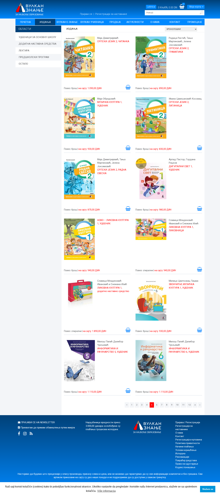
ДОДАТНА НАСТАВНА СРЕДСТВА (37, 43)
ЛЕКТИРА (24, 50)
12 (189, 405)
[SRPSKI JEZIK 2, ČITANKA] (79, 58)
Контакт (174, 22)
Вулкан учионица (92, 22)
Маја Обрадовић (106, 98)
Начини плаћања (184, 446)
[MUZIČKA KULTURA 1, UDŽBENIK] (79, 119)
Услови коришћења (185, 450)
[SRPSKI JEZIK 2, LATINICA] (150, 119)
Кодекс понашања (185, 467)
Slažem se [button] (207, 489)
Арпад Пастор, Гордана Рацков (182, 161)
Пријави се (86, 14)
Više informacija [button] (106, 491)
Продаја (115, 22)
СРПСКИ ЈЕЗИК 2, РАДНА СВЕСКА (111, 171)
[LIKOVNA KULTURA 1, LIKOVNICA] (150, 241)
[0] (183, 7)
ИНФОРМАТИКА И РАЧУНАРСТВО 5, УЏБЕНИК (112, 350)
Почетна (25, 22)
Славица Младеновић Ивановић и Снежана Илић (183, 222)
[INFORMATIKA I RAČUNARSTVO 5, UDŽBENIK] (79, 362)
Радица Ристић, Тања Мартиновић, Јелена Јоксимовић (181, 41)
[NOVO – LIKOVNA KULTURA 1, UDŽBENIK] (79, 241)
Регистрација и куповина (188, 439)
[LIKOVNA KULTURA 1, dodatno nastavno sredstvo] (79, 301)
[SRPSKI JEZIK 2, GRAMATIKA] (150, 58)
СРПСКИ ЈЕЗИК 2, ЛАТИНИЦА (179, 104)
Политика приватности (187, 443)
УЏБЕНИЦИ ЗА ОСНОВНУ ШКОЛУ (37, 37)
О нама (154, 22)
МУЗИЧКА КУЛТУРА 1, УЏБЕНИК (109, 104)
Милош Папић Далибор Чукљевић (110, 343)
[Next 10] (195, 405)
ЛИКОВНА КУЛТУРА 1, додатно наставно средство (113, 289)
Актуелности (134, 22)
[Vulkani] (29, 8)
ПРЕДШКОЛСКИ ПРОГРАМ (34, 57)
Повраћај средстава (186, 460)
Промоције (194, 22)
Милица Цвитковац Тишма (183, 280)
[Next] (200, 405)
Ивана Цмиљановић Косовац (185, 98)
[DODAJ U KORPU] (128, 87)
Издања (45, 22)
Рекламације (182, 457)
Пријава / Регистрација (187, 422)
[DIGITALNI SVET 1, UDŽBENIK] (150, 180)
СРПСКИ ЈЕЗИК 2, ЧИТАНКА (113, 41)
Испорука (180, 453)
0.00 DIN (173, 7)
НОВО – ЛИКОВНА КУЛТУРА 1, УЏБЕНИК (113, 222)
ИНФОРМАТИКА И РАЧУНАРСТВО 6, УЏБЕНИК (184, 350)
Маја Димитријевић (107, 38)
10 (177, 405)
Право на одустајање (186, 464)
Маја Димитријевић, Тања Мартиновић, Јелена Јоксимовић (111, 163)
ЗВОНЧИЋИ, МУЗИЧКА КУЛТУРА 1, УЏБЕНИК (181, 286)
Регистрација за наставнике (111, 14)
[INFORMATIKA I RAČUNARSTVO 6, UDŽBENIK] (150, 362)
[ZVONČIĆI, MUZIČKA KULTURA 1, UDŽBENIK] (150, 301)
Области (24, 28)
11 (183, 405)
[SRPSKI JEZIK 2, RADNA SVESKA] (79, 180)
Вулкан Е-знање (67, 22)
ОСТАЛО (23, 63)
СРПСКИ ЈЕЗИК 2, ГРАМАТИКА (179, 50)
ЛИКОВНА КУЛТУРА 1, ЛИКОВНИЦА (181, 229)
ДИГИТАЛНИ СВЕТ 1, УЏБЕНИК (180, 168)
